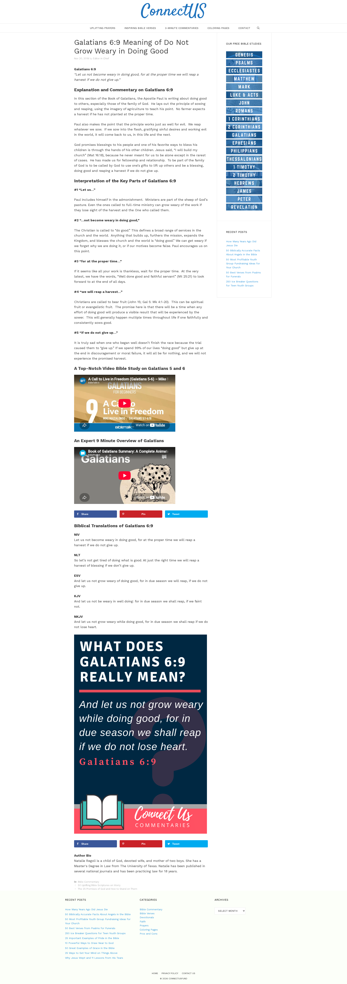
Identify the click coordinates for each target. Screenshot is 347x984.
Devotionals (147, 917)
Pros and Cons (148, 933)
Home (155, 973)
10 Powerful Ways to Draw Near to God (89, 943)
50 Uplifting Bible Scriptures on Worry (99, 885)
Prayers (144, 925)
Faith (143, 921)
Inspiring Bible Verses (140, 28)
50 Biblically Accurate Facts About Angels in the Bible (98, 914)
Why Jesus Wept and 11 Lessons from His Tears (94, 957)
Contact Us (188, 973)
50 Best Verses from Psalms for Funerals (90, 928)
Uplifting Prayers (102, 28)
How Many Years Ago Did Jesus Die (86, 909)
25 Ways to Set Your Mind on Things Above (91, 952)
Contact (244, 28)
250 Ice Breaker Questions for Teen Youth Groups (95, 933)
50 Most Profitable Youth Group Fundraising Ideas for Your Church (243, 263)
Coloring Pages (218, 28)
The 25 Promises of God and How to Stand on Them (107, 889)
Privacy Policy (170, 973)
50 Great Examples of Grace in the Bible (90, 948)
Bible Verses (147, 913)
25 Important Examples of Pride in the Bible (92, 938)
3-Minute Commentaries (181, 28)
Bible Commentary (88, 881)
